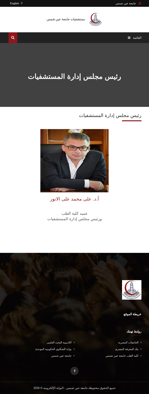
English (14, 3)
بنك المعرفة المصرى (127, 349)
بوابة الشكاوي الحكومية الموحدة (53, 349)
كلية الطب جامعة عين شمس (122, 355)
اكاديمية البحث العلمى (59, 342)
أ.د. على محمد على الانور (74, 198)
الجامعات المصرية (128, 342)
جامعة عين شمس (61, 355)
